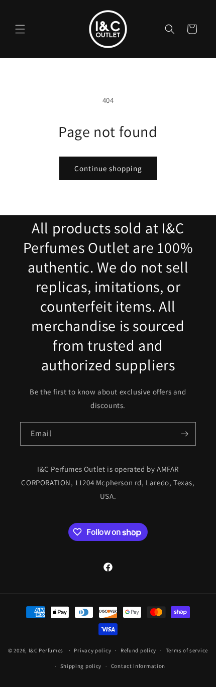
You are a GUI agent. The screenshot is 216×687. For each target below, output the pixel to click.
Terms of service (187, 650)
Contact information (138, 665)
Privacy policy (92, 650)
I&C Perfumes (46, 650)
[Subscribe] (184, 434)
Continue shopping (108, 168)
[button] (20, 29)
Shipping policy (81, 665)
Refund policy (138, 650)
